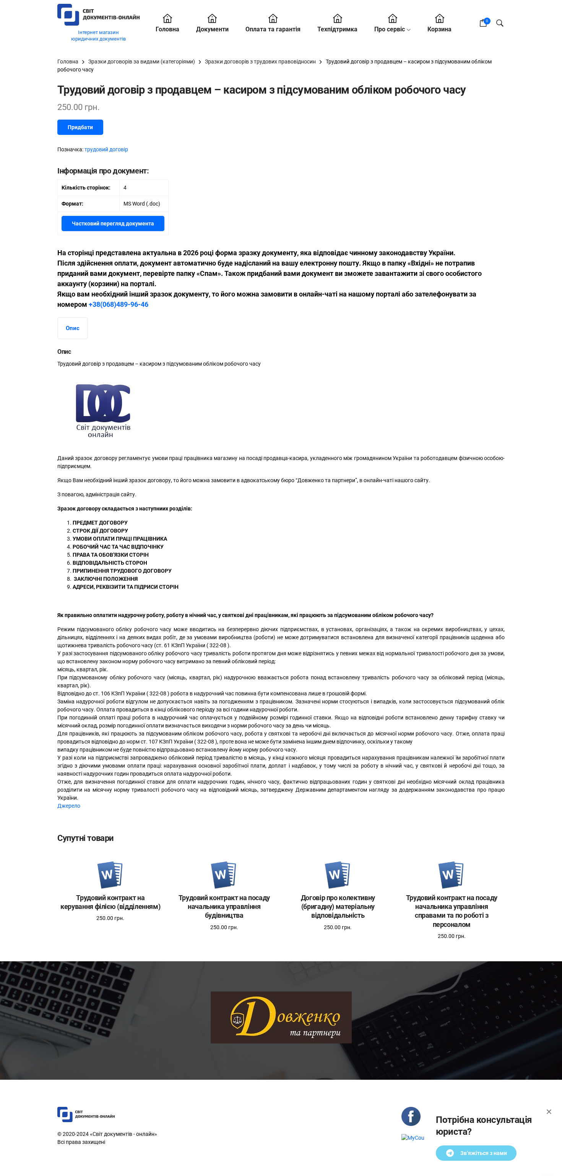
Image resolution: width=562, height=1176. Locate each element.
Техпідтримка (337, 29)
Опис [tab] (73, 328)
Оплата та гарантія (272, 29)
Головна (167, 29)
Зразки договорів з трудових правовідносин (260, 61)
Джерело (68, 806)
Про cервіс (389, 29)
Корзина (439, 29)
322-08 (218, 645)
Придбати (80, 127)
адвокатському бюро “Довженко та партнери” (299, 480)
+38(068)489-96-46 (118, 304)
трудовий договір (106, 149)
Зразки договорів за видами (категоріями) (141, 61)
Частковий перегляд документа (113, 223)
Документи (212, 29)
